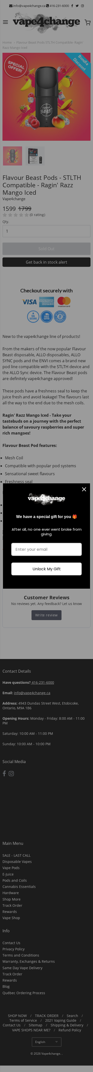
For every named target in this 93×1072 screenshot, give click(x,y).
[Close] (84, 489)
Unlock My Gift (46, 569)
